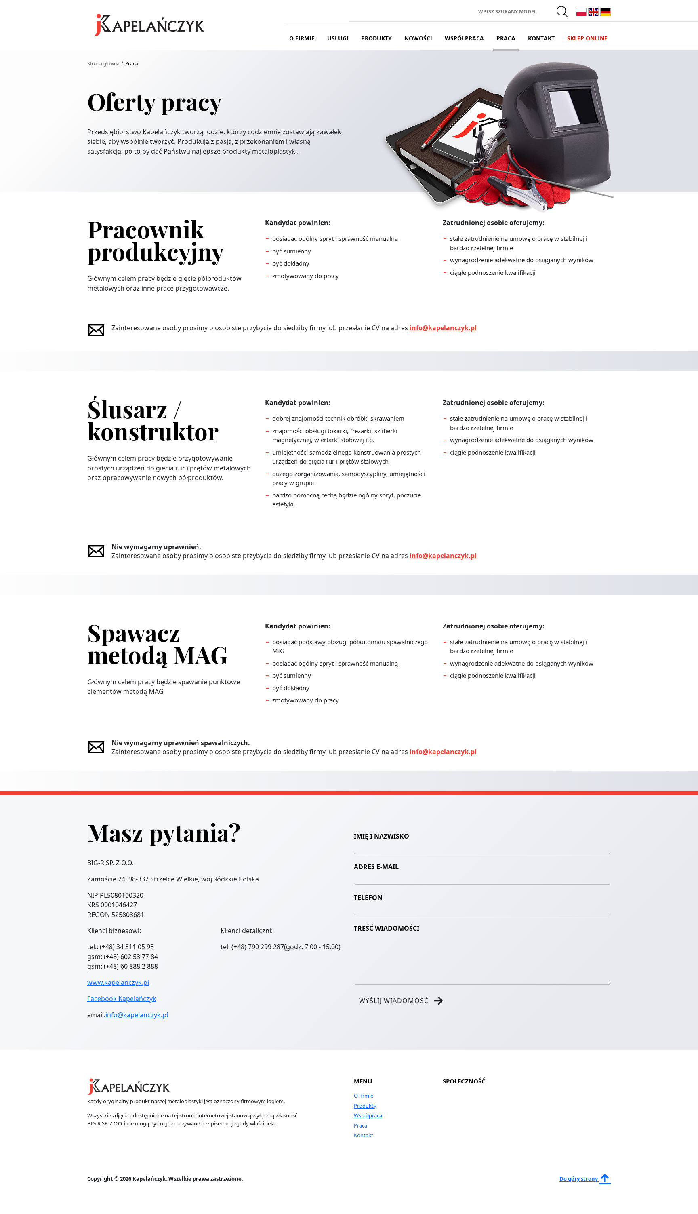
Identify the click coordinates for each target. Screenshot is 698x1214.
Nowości (418, 38)
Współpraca (464, 38)
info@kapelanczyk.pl (443, 327)
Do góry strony (579, 1178)
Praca (505, 38)
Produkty (376, 38)
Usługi (338, 38)
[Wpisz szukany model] (563, 11)
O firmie (302, 38)
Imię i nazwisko (381, 836)
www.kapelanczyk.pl (118, 982)
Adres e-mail (376, 866)
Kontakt (541, 38)
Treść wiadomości (386, 928)
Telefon (368, 897)
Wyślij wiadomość (402, 1000)
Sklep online (587, 38)
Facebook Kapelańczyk (121, 998)
